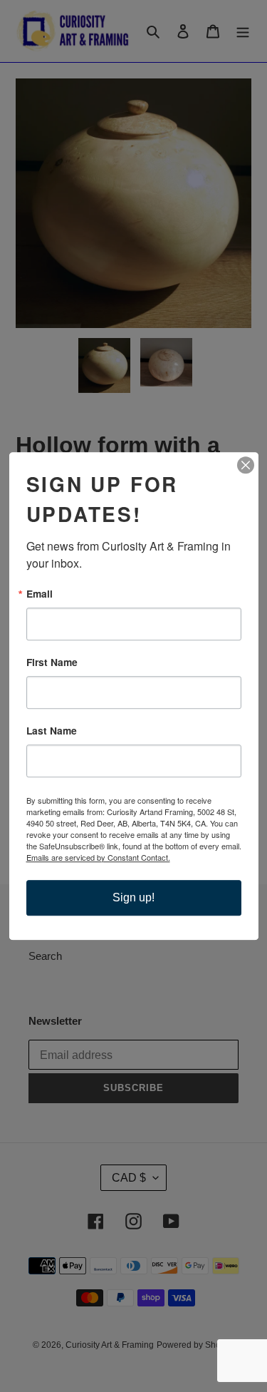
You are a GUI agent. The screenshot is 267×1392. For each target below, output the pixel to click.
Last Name (51, 731)
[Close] (245, 465)
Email (39, 594)
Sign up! (133, 897)
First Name (52, 662)
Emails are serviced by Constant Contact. (98, 857)
